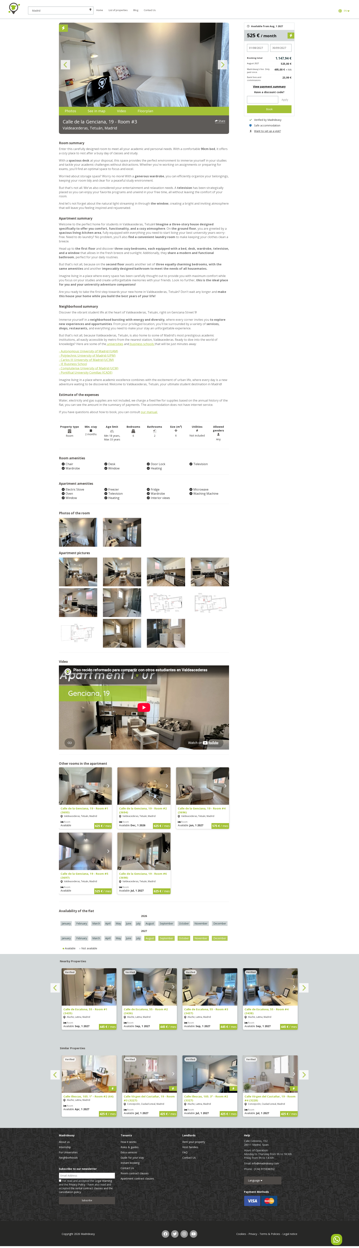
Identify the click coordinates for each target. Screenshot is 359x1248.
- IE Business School (73, 364)
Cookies (241, 1234)
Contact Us (150, 10)
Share (221, 121)
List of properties (118, 10)
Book (269, 109)
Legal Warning (103, 1181)
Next (222, 64)
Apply (285, 99)
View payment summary (269, 86)
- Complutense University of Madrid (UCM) (88, 368)
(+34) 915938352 (264, 1169)
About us (64, 1142)
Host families (190, 1147)
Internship (65, 1147)
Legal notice (290, 1234)
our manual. (149, 412)
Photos (70, 111)
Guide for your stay (132, 1157)
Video (121, 111)
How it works (128, 1142)
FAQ (185, 1152)
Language (254, 1180)
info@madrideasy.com (265, 1163)
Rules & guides (130, 1147)
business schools (142, 344)
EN (345, 10)
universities (114, 344)
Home (99, 10)
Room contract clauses (135, 1173)
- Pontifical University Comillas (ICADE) (85, 372)
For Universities (68, 1152)
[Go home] (14, 8)
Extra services (129, 1152)
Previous (65, 64)
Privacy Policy (77, 1184)
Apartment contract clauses (137, 1178)
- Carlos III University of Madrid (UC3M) (86, 360)
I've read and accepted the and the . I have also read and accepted (86, 1186)
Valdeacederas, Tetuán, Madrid (90, 128)
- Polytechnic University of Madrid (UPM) (87, 355)
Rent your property (193, 1142)
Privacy (252, 1234)
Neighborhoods (68, 1157)
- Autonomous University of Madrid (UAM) (88, 351)
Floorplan (145, 111)
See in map (96, 111)
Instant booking (130, 1163)
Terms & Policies (270, 1234)
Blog (135, 10)
